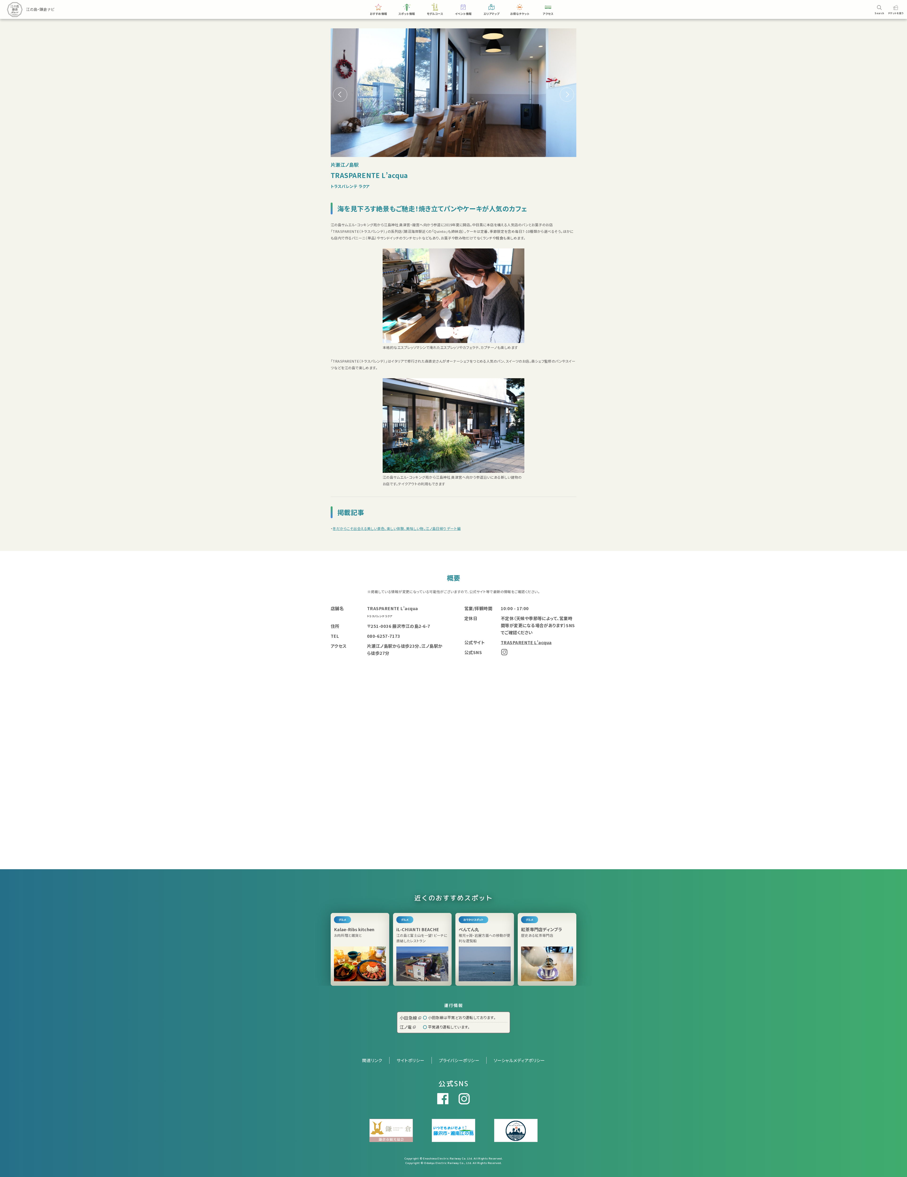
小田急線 (408, 1018)
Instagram (504, 652)
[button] (567, 94)
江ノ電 (406, 1027)
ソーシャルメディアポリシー (519, 1060)
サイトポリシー (410, 1060)
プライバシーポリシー (459, 1060)
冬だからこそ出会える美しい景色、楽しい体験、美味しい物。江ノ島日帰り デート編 (397, 528)
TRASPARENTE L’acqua (526, 642)
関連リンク (372, 1060)
